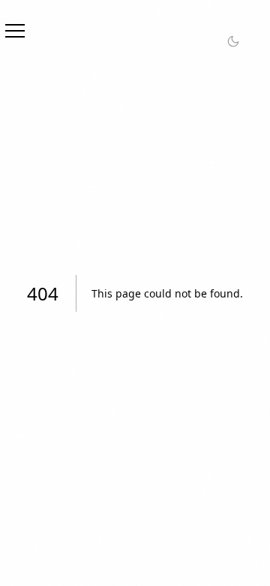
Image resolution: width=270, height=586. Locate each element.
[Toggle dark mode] (233, 41)
